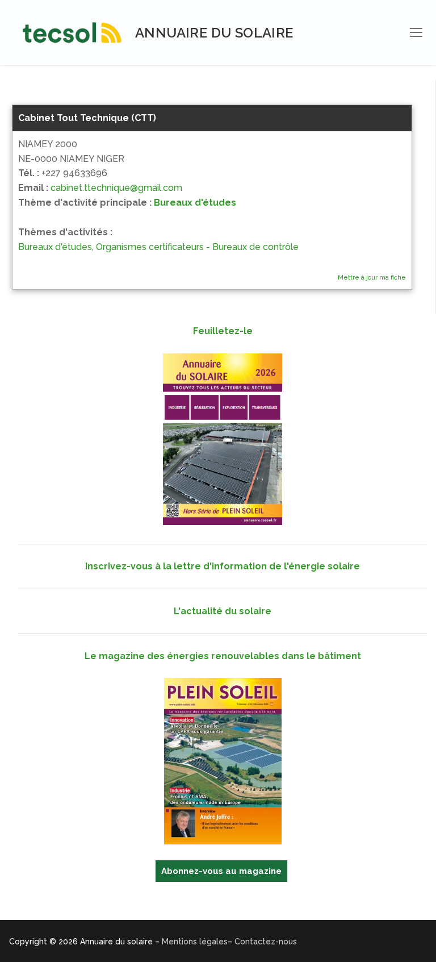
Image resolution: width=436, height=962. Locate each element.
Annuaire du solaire (214, 32)
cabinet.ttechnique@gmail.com (116, 187)
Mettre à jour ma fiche (372, 277)
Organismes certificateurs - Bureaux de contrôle (197, 246)
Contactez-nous (265, 941)
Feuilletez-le (223, 331)
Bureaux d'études (195, 202)
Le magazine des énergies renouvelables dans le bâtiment (223, 656)
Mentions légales (195, 941)
